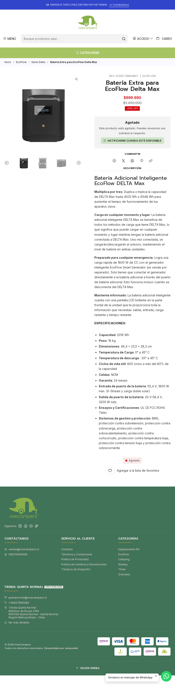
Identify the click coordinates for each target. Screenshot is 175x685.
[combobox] (74, 38)
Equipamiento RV (129, 549)
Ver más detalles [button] (18, 622)
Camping (124, 559)
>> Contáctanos (119, 4)
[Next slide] (77, 162)
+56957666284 (18, 602)
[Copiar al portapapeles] (150, 161)
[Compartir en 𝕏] (123, 161)
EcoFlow (21, 62)
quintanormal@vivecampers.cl (27, 597)
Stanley (123, 564)
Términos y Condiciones (76, 554)
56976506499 (18, 554)
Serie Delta (38, 62)
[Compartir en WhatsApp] (132, 161)
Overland (124, 574)
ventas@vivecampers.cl (24, 549)
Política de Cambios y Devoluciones (84, 564)
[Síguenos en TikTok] (36, 526)
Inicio (7, 62)
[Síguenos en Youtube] (31, 526)
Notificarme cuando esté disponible (134, 140)
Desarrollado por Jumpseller (61, 648)
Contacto (67, 549)
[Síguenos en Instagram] (20, 526)
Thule (121, 569)
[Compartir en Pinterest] (142, 161)
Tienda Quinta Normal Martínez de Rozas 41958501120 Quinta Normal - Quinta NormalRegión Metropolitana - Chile (33, 612)
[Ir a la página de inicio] (87, 22)
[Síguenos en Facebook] (26, 526)
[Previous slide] (7, 162)
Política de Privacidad (75, 559)
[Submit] (123, 38)
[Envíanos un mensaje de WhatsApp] (166, 676)
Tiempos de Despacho (75, 569)
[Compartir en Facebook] (114, 161)
